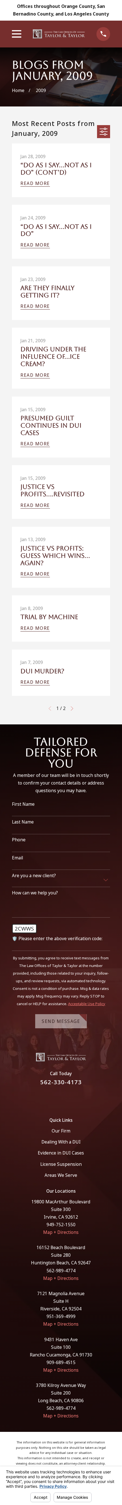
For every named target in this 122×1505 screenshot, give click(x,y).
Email (17, 858)
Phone (19, 839)
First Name (23, 804)
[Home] (59, 34)
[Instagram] (68, 1098)
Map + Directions (61, 1232)
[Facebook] (54, 1098)
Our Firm (61, 1131)
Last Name (23, 822)
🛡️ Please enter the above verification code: (57, 938)
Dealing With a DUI (61, 1142)
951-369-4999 (61, 1316)
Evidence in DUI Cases (61, 1153)
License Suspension (61, 1164)
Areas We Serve (61, 1175)
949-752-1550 (61, 1224)
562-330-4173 (61, 1082)
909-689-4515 (61, 1362)
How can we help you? (35, 893)
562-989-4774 (61, 1270)
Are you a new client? (34, 875)
